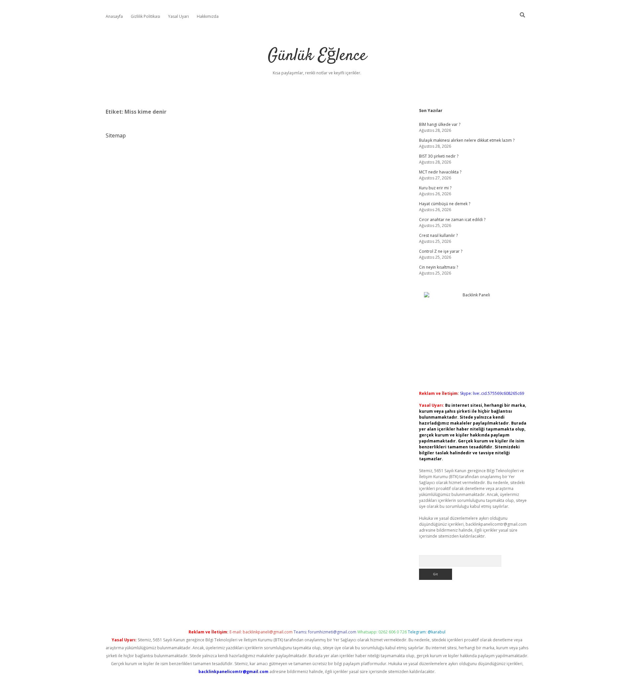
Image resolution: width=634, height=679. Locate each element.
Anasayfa (114, 16)
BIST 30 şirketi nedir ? (438, 156)
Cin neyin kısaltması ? (438, 267)
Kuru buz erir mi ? (435, 188)
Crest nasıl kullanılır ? (438, 235)
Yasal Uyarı (178, 16)
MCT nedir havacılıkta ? (440, 172)
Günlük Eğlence (317, 56)
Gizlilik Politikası (145, 16)
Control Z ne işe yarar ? (440, 251)
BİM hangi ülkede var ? (439, 124)
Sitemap (116, 135)
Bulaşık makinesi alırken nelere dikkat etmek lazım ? (466, 140)
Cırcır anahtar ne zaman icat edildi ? (452, 219)
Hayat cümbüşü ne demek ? (444, 204)
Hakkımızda (208, 16)
